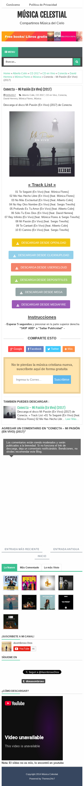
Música (37, 98)
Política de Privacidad (43, 4)
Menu (11, 52)
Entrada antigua (66, 549)
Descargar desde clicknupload (43, 255)
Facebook (35, 348)
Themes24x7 (48, 778)
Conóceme (13, 4)
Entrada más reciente (22, 549)
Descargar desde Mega (43, 292)
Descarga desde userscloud (44, 267)
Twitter (54, 348)
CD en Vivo (51, 95)
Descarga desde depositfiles (43, 279)
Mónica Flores (26, 98)
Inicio (42, 556)
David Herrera (10, 98)
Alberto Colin (28, 95)
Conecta (62, 95)
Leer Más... (72, 419)
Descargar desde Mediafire (43, 304)
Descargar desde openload (43, 242)
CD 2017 (40, 95)
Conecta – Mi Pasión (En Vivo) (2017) (41, 408)
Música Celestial (42, 14)
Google (17, 348)
